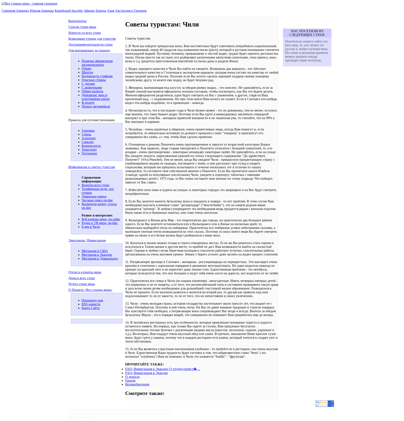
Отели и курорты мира (84, 272)
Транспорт (89, 149)
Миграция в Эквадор (97, 254)
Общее (86, 68)
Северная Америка (15, 10)
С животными (92, 87)
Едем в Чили (91, 226)
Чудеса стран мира (81, 284)
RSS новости (91, 304)
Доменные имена (94, 196)
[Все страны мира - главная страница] (29, 3)
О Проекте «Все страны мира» (90, 290)
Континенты (77, 21)
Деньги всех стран (81, 278)
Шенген (87, 72)
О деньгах (132, 377)
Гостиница (89, 153)
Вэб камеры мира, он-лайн (101, 219)
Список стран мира (82, 27)
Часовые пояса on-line (97, 200)
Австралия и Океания (130, 10)
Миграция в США (95, 251)
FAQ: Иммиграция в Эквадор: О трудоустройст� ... (162, 369)
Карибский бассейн (69, 10)
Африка (89, 10)
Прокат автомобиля (96, 106)
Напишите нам (92, 300)
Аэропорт (89, 138)
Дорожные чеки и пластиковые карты (96, 97)
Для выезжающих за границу (89, 50)
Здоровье (88, 130)
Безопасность (91, 145)
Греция (130, 380)
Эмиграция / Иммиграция (87, 240)
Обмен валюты (92, 91)
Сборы (86, 134)
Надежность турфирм (97, 76)
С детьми (88, 83)
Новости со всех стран (84, 33)
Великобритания (137, 384)
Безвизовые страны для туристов (92, 38)
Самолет (88, 142)
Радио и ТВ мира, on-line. (100, 223)
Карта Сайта (91, 308)
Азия (110, 10)
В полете (88, 102)
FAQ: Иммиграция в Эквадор (146, 373)
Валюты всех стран (95, 185)
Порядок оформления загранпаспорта (97, 62)
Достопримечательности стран (90, 44)
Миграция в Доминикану (100, 258)
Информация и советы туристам (91, 167)
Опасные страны (94, 80)
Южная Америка (42, 10)
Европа (101, 10)
